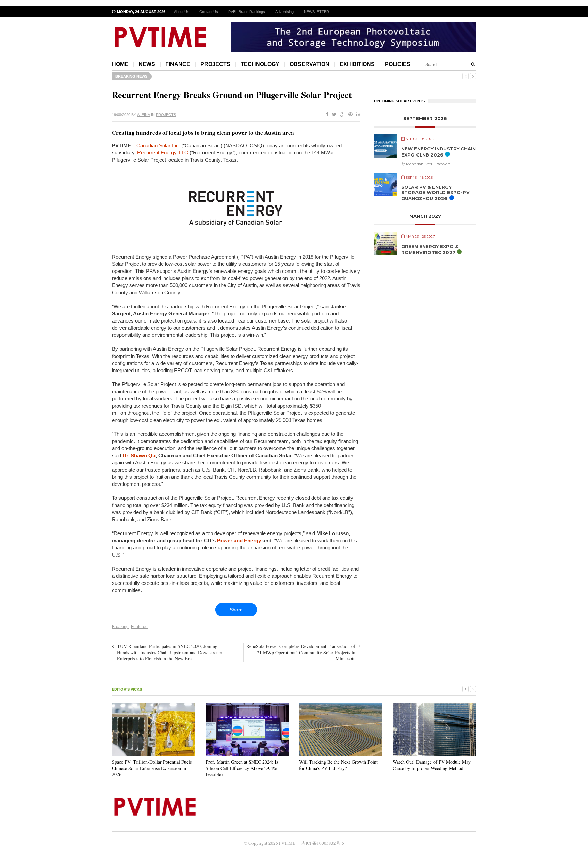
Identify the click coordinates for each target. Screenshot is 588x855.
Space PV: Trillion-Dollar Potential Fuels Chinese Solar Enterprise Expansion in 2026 (152, 768)
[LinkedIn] (357, 114)
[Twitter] (333, 114)
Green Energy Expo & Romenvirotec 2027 (429, 249)
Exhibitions (357, 64)
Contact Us (208, 12)
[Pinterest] (349, 114)
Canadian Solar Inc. (158, 145)
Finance (177, 64)
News (146, 64)
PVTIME (287, 843)
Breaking (120, 626)
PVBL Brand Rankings (246, 12)
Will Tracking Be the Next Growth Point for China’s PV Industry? (338, 765)
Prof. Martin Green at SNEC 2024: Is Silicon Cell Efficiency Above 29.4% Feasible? (242, 768)
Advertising (284, 12)
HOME (120, 64)
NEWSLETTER (316, 12)
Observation (309, 64)
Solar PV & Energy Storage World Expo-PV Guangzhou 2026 (435, 192)
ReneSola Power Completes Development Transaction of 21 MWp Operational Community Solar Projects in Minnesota (300, 652)
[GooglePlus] (341, 114)
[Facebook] (326, 114)
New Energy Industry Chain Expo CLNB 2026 (438, 152)
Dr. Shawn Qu (139, 455)
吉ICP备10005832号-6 (322, 843)
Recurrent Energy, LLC (162, 152)
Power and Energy (239, 540)
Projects (215, 64)
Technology (260, 64)
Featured (139, 626)
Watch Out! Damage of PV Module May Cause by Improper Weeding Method (432, 765)
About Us (181, 12)
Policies (397, 64)
